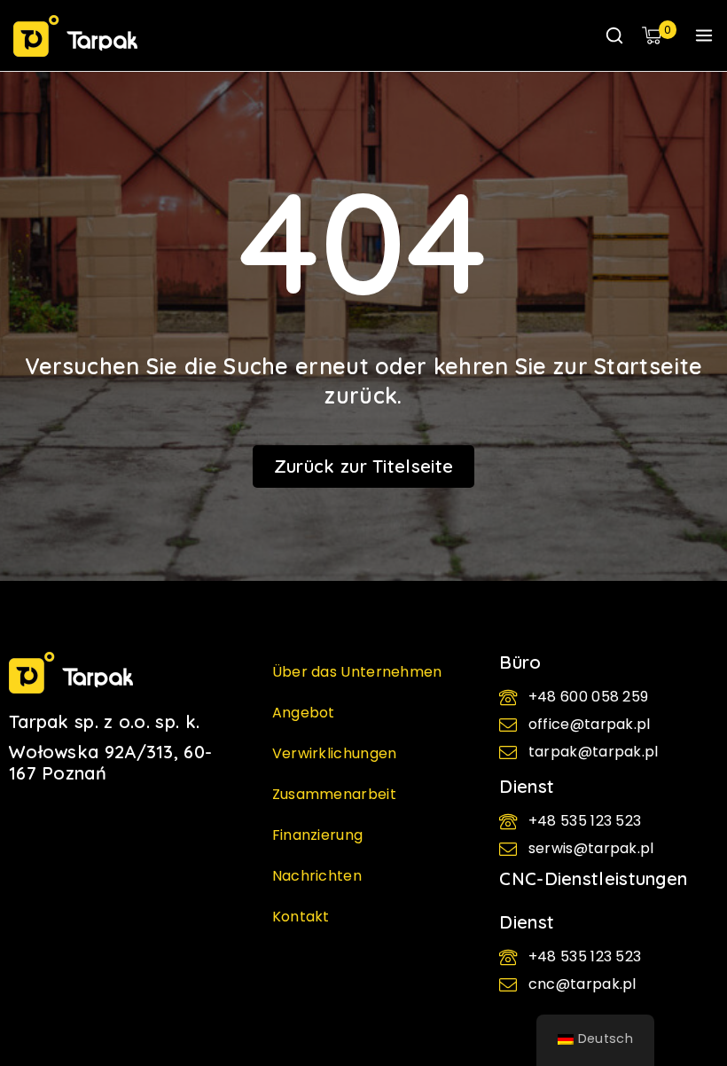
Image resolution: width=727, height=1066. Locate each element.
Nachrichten (317, 876)
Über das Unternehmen (357, 672)
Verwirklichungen (334, 753)
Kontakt (301, 916)
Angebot (303, 712)
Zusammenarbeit (334, 794)
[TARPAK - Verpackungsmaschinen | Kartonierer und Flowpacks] (75, 36)
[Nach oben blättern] (683, 977)
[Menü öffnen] (704, 35)
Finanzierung (318, 835)
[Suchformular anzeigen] (614, 35)
